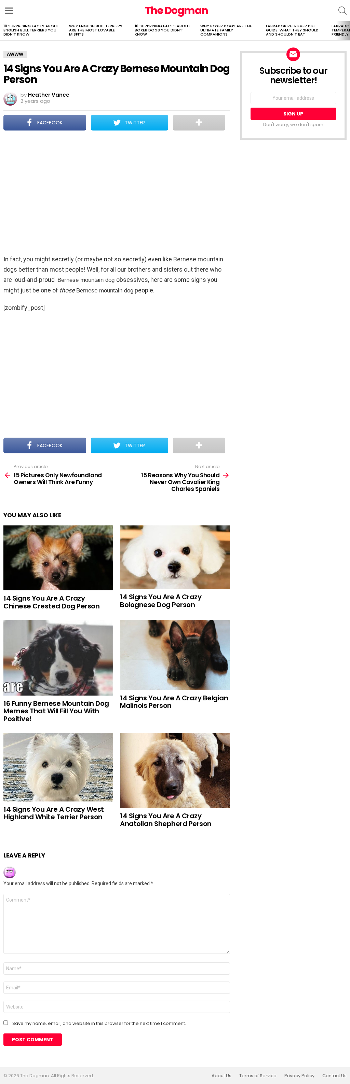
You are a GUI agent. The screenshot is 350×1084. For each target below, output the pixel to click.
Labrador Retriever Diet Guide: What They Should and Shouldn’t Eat (292, 30)
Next (346, 30)
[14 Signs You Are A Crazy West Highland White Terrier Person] (58, 767)
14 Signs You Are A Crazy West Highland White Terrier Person (53, 813)
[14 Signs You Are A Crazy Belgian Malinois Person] (175, 655)
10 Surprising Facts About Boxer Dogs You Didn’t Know (162, 30)
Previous (3, 30)
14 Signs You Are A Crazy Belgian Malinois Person (174, 702)
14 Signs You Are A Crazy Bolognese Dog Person (160, 600)
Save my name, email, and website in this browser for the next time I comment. (99, 1023)
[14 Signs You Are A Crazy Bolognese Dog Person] (175, 557)
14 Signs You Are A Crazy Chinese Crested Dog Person (51, 602)
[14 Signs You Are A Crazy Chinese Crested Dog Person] (58, 557)
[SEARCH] (342, 10)
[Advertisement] (116, 193)
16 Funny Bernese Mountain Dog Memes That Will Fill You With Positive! (56, 711)
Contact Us (334, 1076)
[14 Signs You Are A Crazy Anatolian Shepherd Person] (175, 770)
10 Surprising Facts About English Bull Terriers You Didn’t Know (31, 30)
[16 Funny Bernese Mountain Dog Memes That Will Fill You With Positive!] (58, 657)
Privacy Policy (299, 1076)
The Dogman (176, 10)
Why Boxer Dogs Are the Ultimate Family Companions (226, 30)
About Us (221, 1076)
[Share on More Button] (199, 123)
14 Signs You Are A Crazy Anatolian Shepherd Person (166, 819)
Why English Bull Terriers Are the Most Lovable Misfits (95, 30)
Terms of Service (258, 1076)
